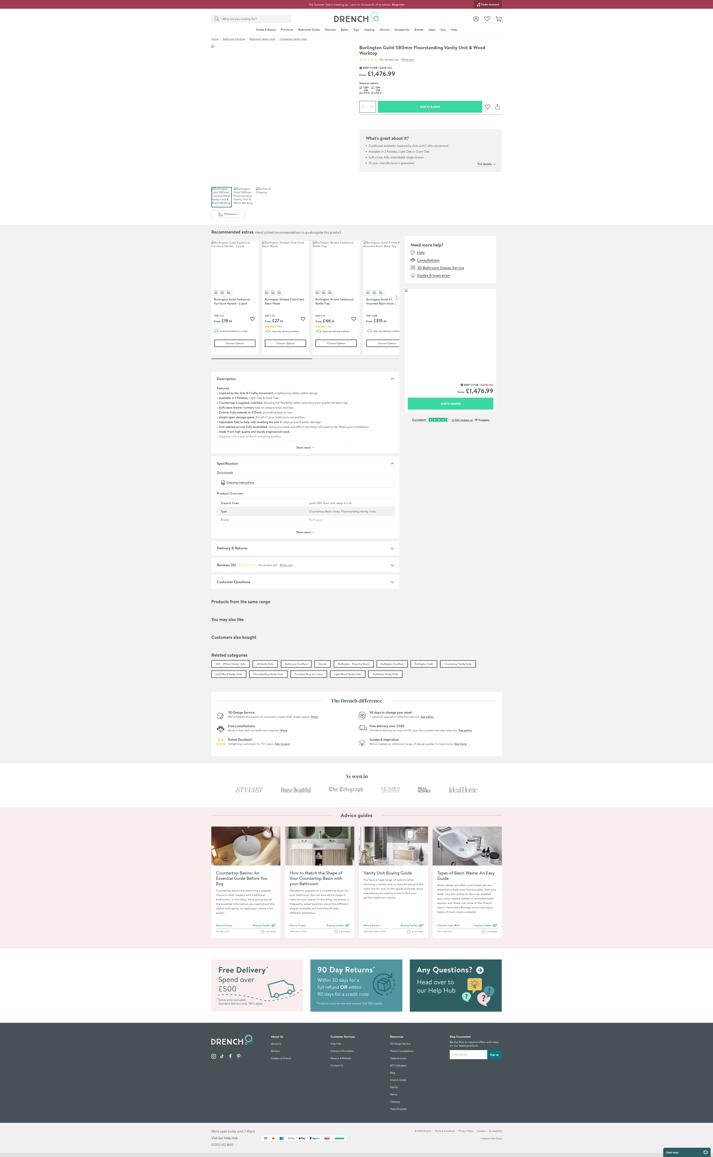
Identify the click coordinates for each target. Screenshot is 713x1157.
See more (460, 744)
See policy (427, 717)
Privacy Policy (466, 1130)
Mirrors (384, 29)
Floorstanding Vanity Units (268, 674)
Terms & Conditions (445, 1130)
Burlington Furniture (392, 664)
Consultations (428, 260)
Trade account (490, 4)
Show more (303, 447)
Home (214, 39)
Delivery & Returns (232, 547)
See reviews (282, 744)
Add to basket (443, 106)
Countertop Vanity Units (293, 39)
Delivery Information (342, 1051)
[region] (305, 301)
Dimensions (234, 214)
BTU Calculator (398, 1065)
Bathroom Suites (309, 29)
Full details (485, 164)
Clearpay (395, 1102)
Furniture (287, 29)
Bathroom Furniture (234, 39)
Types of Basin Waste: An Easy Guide (465, 875)
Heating (369, 29)
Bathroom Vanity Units (262, 39)
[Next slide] (395, 298)
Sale (443, 29)
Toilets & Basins (266, 29)
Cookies (481, 1130)
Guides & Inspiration (433, 275)
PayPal (394, 1087)
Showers (330, 29)
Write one (407, 59)
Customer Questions (233, 581)
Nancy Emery (224, 925)
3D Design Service (400, 1044)
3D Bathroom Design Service (440, 267)
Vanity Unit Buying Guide (388, 873)
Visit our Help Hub (224, 1138)
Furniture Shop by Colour (309, 674)
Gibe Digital (496, 1138)
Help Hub (336, 1044)
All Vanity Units (265, 664)
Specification (227, 463)
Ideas (432, 29)
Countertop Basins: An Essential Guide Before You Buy (241, 878)
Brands (418, 29)
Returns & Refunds (341, 1058)
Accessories (401, 29)
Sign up (494, 1055)
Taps (356, 29)
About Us (276, 1044)
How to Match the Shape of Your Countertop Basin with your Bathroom (316, 878)
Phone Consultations (402, 1051)
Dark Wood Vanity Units (229, 674)
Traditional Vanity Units (385, 674)
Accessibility (495, 1130)
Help (454, 29)
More (314, 717)
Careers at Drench (281, 1058)
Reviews (223, 564)
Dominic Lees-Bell (448, 925)
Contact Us (337, 1065)
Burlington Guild (424, 664)
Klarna (393, 1094)
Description (226, 378)
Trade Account (398, 1058)
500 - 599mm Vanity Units (230, 664)
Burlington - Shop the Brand (353, 664)
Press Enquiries (398, 1109)
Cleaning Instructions (240, 482)
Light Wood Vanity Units (347, 674)
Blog (392, 1073)
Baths (344, 29)
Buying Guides (264, 925)
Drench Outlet (398, 1080)
